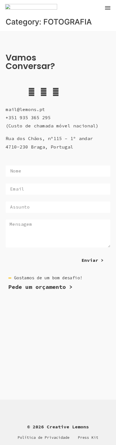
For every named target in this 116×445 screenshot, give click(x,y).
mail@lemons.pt (25, 109)
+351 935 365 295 (28, 117)
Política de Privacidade (44, 437)
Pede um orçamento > (40, 286)
